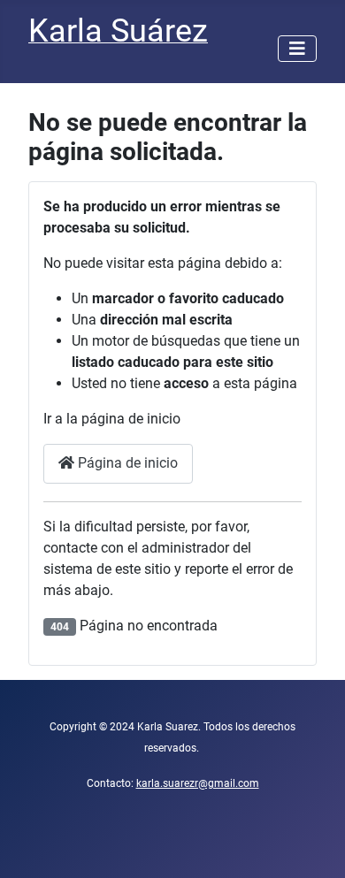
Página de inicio (126, 462)
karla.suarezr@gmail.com (197, 783)
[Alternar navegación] (297, 48)
